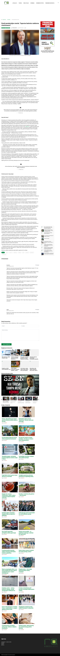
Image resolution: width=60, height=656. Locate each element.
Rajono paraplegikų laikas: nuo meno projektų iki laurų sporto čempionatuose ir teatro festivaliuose (9, 571)
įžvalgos (19, 252)
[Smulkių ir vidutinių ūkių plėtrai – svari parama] (27, 487)
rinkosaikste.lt (14, 27)
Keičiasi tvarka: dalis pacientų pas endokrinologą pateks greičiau (26, 627)
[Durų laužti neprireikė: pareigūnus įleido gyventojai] (10, 524)
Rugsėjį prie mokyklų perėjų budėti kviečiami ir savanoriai (26, 607)
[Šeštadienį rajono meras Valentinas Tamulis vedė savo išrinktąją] (27, 412)
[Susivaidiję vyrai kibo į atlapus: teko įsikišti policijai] (27, 449)
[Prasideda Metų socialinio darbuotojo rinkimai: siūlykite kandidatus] (10, 618)
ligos (23, 252)
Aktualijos (8, 19)
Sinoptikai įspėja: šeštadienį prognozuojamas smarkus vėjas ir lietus (10, 458)
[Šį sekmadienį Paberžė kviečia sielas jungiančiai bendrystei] (10, 430)
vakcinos (27, 126)
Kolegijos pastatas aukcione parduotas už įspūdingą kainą (26, 475)
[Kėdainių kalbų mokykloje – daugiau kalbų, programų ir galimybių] (10, 506)
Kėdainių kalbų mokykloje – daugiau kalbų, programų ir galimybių (8, 514)
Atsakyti (37, 309)
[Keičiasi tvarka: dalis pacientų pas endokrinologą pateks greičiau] (27, 618)
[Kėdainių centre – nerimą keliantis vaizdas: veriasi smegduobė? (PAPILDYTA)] (10, 581)
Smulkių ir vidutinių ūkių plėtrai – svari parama (26, 494)
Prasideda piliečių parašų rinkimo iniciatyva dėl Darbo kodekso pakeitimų (9, 552)
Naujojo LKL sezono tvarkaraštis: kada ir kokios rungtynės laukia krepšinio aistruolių (8, 496)
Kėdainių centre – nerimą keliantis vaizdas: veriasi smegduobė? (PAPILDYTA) (8, 589)
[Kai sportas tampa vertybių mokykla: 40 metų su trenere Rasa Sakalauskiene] (27, 430)
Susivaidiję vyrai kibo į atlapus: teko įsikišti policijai (26, 457)
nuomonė (27, 252)
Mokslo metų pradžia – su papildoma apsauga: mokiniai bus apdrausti (26, 533)
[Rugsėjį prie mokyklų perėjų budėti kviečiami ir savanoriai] (27, 600)
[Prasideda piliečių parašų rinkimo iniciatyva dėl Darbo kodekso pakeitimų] (10, 543)
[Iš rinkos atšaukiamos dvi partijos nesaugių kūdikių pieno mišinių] (27, 581)
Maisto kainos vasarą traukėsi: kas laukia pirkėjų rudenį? (26, 551)
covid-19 (11, 252)
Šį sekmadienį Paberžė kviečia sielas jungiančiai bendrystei (9, 438)
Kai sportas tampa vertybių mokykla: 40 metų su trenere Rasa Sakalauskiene (26, 439)
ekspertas (15, 252)
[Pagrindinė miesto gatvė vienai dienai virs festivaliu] (10, 468)
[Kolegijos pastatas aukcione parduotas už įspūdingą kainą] (27, 468)
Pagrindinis (4, 19)
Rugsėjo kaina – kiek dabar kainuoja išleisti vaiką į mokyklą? (25, 570)
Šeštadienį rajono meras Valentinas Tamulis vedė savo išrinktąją (26, 420)
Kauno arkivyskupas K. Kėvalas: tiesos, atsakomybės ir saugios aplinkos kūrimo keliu (10, 608)
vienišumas (4, 254)
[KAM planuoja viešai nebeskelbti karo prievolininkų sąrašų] (27, 506)
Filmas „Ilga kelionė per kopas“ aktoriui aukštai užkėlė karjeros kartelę (10, 420)
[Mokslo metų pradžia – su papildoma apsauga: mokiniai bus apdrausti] (27, 524)
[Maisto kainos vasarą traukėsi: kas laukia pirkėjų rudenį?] (27, 543)
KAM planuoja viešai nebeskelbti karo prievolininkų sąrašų (27, 513)
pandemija (31, 252)
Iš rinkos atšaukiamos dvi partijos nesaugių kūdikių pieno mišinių (26, 589)
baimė (7, 252)
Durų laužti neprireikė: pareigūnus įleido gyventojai (9, 532)
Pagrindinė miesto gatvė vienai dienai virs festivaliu (9, 475)
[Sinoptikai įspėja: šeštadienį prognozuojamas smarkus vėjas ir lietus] (10, 449)
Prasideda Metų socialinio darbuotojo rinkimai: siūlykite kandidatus (9, 627)
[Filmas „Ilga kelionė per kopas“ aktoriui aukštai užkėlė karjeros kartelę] (10, 412)
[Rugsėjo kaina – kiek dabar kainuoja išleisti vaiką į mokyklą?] (27, 562)
